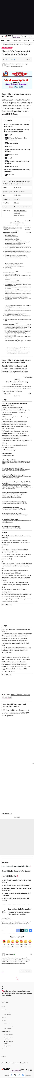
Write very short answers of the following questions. (16, 139)
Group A (9, 135)
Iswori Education (10, 64)
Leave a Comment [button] (26, 971)
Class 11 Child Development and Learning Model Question (16, 125)
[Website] (31, 954)
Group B (9, 146)
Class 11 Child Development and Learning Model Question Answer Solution (16, 130)
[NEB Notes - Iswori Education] (12, 36)
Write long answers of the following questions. (17, 162)
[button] (3, 36)
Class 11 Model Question (11, 111)
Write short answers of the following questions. (17, 150)
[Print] (14, 59)
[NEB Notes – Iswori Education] (11, 1070)
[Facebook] (26, 1070)
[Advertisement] (17, 17)
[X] (28, 1070)
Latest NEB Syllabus (10, 114)
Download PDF (7, 813)
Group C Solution (13, 166)
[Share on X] (9, 59)
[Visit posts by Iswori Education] (4, 65)
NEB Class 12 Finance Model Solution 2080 (16, 885)
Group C (9, 158)
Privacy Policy (11, 923)
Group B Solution (13, 155)
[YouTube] (31, 1070)
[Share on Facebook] (6, 59)
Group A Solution (13, 143)
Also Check (10, 174)
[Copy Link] (12, 59)
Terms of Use (17, 921)
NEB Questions (7, 47)
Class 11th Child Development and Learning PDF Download (17, 170)
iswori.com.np (19, 958)
